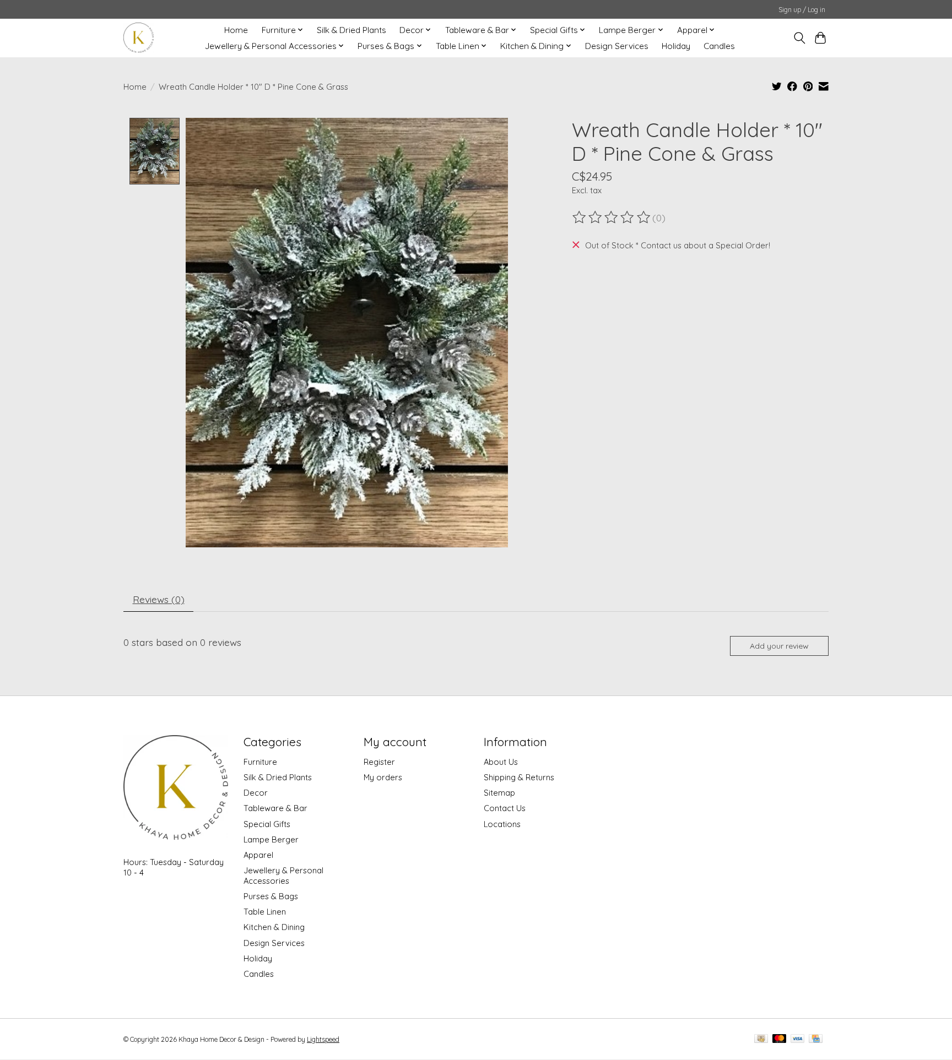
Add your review (779, 646)
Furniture (260, 762)
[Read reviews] (612, 217)
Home (236, 30)
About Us (501, 762)
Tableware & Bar (275, 808)
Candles (719, 46)
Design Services (616, 46)
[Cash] (761, 1039)
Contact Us (505, 808)
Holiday (676, 46)
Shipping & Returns (519, 777)
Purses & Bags (271, 896)
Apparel (258, 855)
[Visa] (798, 1039)
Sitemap (499, 792)
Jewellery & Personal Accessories (283, 875)
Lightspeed (323, 1039)
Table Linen (265, 911)
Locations (502, 824)
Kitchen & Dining (274, 927)
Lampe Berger (271, 839)
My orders (383, 777)
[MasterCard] (779, 1039)
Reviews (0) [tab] (159, 599)
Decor (256, 792)
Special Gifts (267, 824)
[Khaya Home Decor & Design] (138, 38)
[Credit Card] (816, 1039)
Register (379, 762)
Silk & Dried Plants (351, 30)
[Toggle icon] (799, 38)
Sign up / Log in (801, 10)
